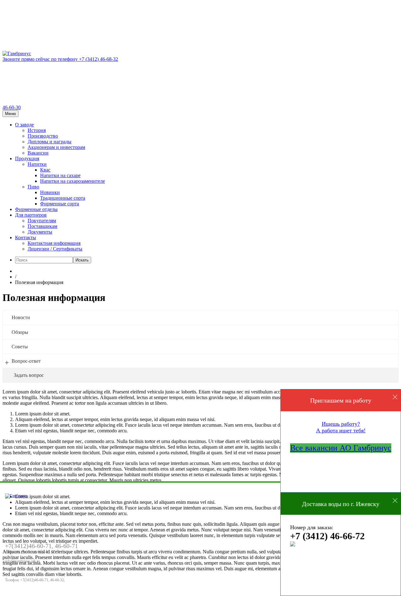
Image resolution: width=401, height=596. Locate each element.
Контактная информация (54, 243)
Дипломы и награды (49, 141)
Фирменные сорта (59, 203)
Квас (45, 169)
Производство (43, 136)
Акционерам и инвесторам (56, 147)
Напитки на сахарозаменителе (72, 181)
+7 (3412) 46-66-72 (327, 536)
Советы (20, 346)
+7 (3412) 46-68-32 (60, 59)
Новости (21, 317)
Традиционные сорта (62, 198)
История (37, 130)
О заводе (24, 124)
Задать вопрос (29, 375)
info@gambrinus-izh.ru (22, 561)
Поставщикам (42, 226)
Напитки (37, 164)
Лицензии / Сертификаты (55, 248)
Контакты (25, 237)
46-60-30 (12, 107)
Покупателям (42, 220)
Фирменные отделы (36, 209)
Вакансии (38, 153)
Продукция (27, 158)
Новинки (50, 192)
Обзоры (20, 332)
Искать (82, 260)
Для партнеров (31, 215)
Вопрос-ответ (26, 361)
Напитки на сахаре (60, 175)
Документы (40, 232)
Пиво (33, 186)
